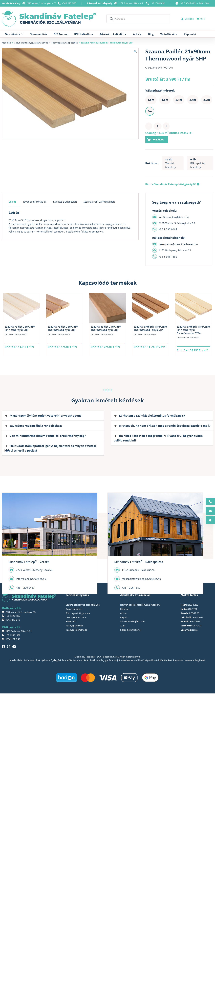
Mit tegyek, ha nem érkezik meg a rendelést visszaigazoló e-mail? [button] (164, 426)
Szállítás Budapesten (65, 201)
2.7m (206, 100)
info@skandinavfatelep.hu (174, 217)
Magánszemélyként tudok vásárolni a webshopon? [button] (45, 415)
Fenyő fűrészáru (74, 608)
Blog (151, 34)
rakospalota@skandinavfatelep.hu (178, 244)
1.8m (165, 100)
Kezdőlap (6, 42)
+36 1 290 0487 (69, 3)
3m (150, 111)
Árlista (137, 34)
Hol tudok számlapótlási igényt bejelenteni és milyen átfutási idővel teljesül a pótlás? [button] (50, 448)
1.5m (151, 100)
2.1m (179, 100)
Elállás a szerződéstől (130, 629)
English (123, 617)
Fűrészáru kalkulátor (113, 34)
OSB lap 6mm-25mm (76, 617)
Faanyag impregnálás (76, 629)
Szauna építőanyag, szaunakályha (31, 42)
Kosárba (158, 139)
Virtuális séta (168, 34)
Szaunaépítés (38, 34)
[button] (135, 51)
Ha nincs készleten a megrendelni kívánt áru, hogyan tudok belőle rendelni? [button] (158, 438)
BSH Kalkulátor (83, 34)
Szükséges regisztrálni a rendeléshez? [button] (36, 426)
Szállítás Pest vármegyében (99, 201)
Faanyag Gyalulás (74, 625)
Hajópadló (71, 621)
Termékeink (12, 34)
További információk (34, 201)
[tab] (14, 202)
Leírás (12, 201)
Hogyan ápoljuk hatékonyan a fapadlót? (140, 604)
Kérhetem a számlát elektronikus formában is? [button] (152, 415)
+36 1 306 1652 (157, 3)
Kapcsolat (190, 34)
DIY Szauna (61, 34)
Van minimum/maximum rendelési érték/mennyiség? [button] (48, 436)
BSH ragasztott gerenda (78, 613)
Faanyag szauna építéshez (65, 42)
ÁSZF (122, 625)
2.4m (192, 100)
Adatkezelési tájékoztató (132, 621)
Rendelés (124, 608)
